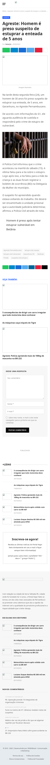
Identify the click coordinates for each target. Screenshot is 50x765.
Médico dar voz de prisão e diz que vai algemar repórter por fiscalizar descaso (24, 721)
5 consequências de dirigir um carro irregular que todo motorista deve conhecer (24, 313)
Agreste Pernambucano (13, 250)
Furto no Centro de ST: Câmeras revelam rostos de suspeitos (25, 711)
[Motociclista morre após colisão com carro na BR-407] (7, 509)
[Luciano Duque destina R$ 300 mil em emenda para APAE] (7, 521)
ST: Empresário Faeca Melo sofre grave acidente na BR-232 (26, 731)
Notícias (41, 254)
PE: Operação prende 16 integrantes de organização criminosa (21, 701)
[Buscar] (46, 4)
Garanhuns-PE (29, 254)
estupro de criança (32, 250)
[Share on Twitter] (30, 50)
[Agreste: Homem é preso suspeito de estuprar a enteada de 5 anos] (25, 70)
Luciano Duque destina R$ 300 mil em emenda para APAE (29, 520)
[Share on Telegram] (14, 50)
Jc (5, 728)
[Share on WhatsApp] (6, 50)
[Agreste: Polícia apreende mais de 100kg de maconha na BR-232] (25, 340)
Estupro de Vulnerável (12, 254)
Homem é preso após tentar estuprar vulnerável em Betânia (23, 225)
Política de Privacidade (36, 759)
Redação (8, 44)
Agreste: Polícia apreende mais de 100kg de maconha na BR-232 (23, 357)
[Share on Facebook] (22, 50)
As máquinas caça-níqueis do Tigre (19, 322)
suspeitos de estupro (19, 258)
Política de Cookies (33, 756)
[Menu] (4, 4)
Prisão (6, 258)
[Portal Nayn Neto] (25, 4)
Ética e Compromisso (17, 759)
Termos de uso (18, 756)
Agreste (6, 17)
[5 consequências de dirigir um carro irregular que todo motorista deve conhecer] (25, 296)
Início (4, 11)
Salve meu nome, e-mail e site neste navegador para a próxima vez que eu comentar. (22, 420)
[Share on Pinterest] (38, 50)
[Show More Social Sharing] (45, 50)
